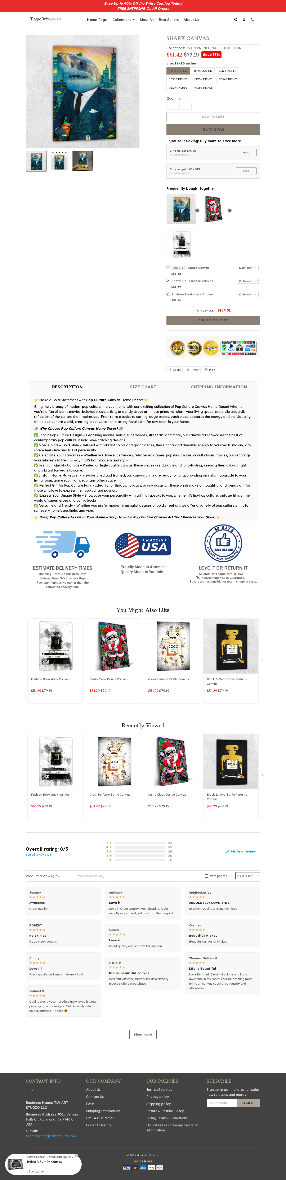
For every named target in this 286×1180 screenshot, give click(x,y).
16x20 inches (203, 70)
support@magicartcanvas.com (51, 1136)
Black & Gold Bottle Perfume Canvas (227, 681)
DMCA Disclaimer (100, 1118)
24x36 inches (203, 79)
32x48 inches (178, 87)
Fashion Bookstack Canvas (192, 294)
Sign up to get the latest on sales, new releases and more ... (233, 1092)
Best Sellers (169, 20)
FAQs (90, 1104)
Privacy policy (157, 1097)
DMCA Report (143, 1161)
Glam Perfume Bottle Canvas (168, 679)
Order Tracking (98, 1125)
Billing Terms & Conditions (167, 1118)
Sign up (249, 1103)
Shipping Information (103, 1111)
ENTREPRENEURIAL (202, 48)
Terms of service (159, 1089)
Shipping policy (158, 1104)
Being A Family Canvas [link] (44, 1161)
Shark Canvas (199, 268)
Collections (121, 20)
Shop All (147, 20)
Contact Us (95, 1097)
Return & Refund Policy (165, 1111)
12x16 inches (186, 63)
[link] (15, 1164)
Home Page (97, 20)
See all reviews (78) (39, 855)
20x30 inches (178, 79)
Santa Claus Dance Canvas (192, 281)
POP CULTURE (231, 48)
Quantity (173, 98)
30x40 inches (228, 79)
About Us (191, 20)
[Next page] (262, 660)
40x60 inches (203, 87)
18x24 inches (227, 70)
